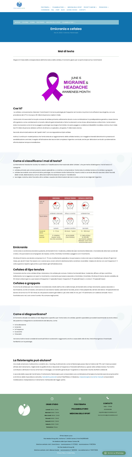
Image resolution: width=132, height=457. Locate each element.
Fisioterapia (40, 22)
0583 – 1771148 (108, 406)
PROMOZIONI (103, 7)
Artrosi (17, 22)
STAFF (57, 10)
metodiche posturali (49, 377)
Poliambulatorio (68, 22)
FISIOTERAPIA (45, 7)
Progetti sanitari (89, 7)
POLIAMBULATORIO (58, 7)
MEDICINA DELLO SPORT (75, 7)
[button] (114, 453)
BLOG (63, 10)
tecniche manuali (97, 377)
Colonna (25, 22)
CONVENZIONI (45, 10)
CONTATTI (82, 10)
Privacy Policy (61, 453)
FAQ (52, 10)
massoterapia (84, 377)
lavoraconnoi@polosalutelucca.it (107, 415)
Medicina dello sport (53, 22)
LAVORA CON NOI (72, 10)
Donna (32, 22)
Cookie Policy (71, 453)
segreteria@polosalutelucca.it (108, 412)
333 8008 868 (108, 409)
